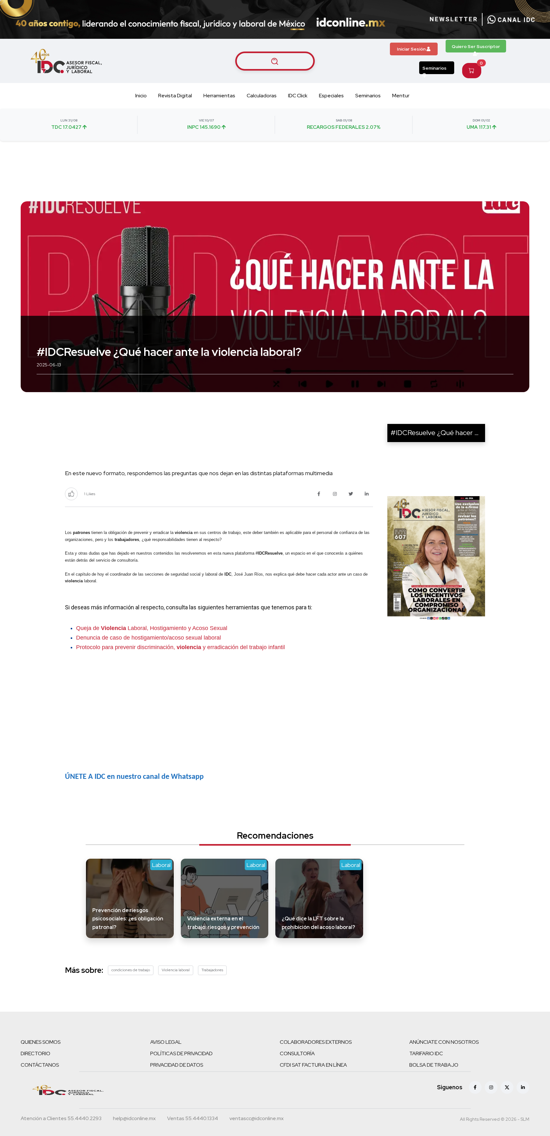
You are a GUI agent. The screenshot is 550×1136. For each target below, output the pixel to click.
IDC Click (297, 95)
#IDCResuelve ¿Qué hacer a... (437, 432)
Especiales (331, 95)
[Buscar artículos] (275, 61)
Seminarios (434, 68)
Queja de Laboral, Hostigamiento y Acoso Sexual (151, 628)
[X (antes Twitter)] (507, 1087)
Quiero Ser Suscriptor (476, 46)
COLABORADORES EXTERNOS (316, 1042)
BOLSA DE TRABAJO (433, 1065)
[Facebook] (475, 1087)
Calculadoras (262, 95)
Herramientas (219, 95)
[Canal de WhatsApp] (511, 19)
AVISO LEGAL (165, 1042)
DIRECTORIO (35, 1053)
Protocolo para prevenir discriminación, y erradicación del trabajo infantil (180, 647)
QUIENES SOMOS (40, 1042)
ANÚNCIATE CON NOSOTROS (444, 1042)
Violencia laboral (176, 970)
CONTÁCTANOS (40, 1065)
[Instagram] (491, 1087)
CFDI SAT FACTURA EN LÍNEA (313, 1065)
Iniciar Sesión (412, 49)
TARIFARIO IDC (426, 1053)
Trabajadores (212, 970)
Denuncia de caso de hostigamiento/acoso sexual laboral (148, 637)
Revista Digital (175, 95)
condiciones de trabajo (130, 970)
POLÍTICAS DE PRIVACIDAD (181, 1053)
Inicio (141, 95)
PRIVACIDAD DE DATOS (176, 1065)
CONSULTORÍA (297, 1053)
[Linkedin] (523, 1087)
